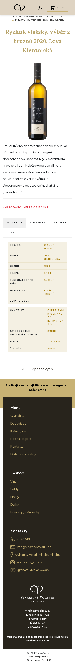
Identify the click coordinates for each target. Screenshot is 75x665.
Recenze (60, 222)
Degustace (18, 423)
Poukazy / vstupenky (25, 512)
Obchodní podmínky (39, 656)
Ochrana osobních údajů (39, 660)
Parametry (14, 222)
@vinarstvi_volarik (29, 562)
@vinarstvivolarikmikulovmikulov (38, 554)
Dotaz (11, 232)
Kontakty (17, 446)
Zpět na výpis (42, 369)
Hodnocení (38, 222)
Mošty (14, 497)
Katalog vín (18, 431)
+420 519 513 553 (29, 539)
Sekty (14, 489)
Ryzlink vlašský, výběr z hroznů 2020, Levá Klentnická (40, 20)
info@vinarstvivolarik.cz (34, 547)
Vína (60, 16)
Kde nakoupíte (20, 439)
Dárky (14, 504)
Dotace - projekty (23, 454)
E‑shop (51, 16)
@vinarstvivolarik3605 (33, 570)
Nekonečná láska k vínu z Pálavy (27, 16)
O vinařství (17, 415)
